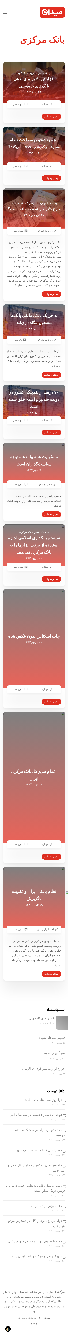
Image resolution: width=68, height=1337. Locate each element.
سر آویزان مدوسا (53, 1053)
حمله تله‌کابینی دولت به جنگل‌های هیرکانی (35, 1241)
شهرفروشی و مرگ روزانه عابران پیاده (37, 1256)
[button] (5, 12)
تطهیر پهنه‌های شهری (51, 1037)
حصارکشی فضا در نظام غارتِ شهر (39, 1150)
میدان (45, 104)
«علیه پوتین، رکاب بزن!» (46, 1206)
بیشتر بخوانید (51, 116)
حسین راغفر (45, 484)
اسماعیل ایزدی (45, 929)
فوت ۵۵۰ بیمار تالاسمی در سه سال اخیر (36, 1115)
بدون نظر (18, 104)
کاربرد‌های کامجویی (41, 1018)
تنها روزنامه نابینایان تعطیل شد (42, 1100)
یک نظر (18, 339)
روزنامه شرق (45, 230)
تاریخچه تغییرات (27, 1317)
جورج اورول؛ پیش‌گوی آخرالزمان (43, 1068)
